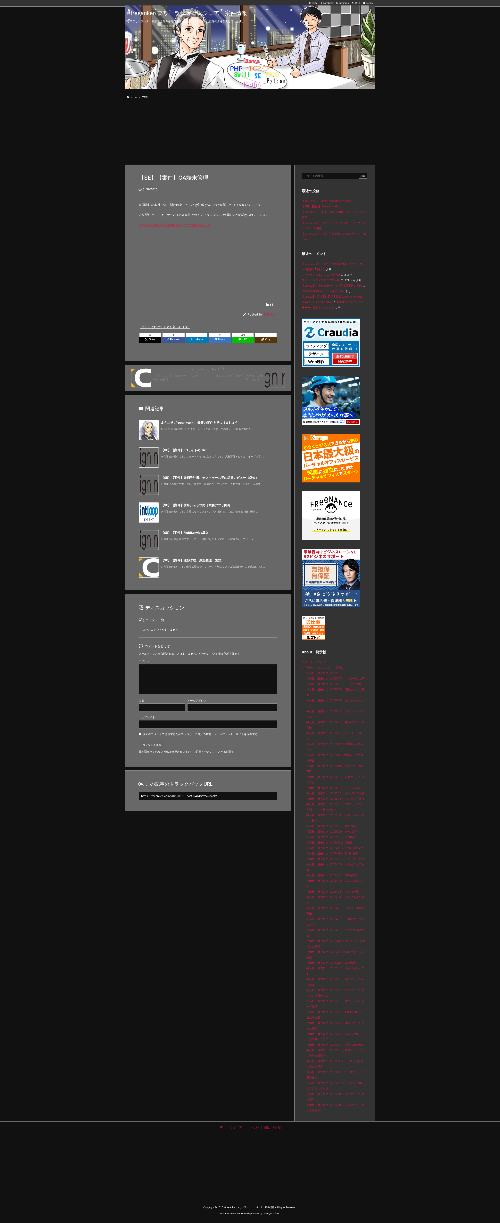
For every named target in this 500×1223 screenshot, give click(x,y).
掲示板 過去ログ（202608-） (325, 673)
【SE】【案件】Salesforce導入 (321, 206)
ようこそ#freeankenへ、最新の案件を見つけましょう (199, 422)
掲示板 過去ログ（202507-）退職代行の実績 (335, 793)
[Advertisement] (250, 132)
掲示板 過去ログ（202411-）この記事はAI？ (334, 848)
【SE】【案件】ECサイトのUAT (184, 450)
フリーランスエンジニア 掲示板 (322, 667)
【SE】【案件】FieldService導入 (185, 533)
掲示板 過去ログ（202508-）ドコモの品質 (334, 787)
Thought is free (271, 1213)
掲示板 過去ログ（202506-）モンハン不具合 (335, 798)
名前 (141, 700)
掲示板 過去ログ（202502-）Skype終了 (332, 831)
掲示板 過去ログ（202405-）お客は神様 (332, 891)
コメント (144, 661)
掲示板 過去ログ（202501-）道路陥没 (331, 837)
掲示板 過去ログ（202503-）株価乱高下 (332, 826)
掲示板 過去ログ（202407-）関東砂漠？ (332, 875)
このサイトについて (314, 662)
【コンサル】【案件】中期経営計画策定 (326, 200)
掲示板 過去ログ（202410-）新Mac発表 (332, 853)
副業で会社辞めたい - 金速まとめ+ (323, 291)
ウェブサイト (147, 717)
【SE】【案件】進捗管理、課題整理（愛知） (192, 560)
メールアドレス (196, 700)
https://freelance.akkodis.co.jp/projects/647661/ (174, 225)
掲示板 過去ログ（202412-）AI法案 (329, 842)
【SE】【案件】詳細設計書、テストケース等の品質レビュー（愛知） (210, 478)
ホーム (133, 97)
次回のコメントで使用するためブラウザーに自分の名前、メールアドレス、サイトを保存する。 (201, 734)
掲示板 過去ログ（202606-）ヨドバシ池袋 (334, 683)
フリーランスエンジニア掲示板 (321, 274)
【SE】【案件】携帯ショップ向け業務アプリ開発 (195, 505)
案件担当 (269, 314)
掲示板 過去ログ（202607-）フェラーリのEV (335, 678)
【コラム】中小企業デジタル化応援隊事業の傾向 (332, 285)
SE (146, 97)
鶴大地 (321, 269)
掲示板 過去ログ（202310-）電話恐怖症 (332, 962)
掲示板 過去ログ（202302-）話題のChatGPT (335, 1044)
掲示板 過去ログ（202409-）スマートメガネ (335, 858)
